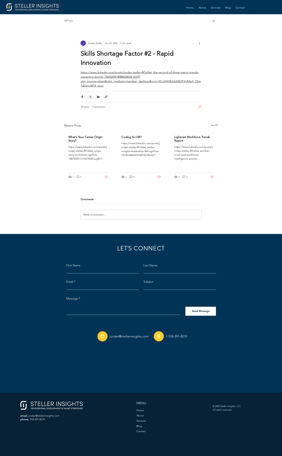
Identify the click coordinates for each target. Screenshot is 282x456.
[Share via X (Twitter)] (90, 96)
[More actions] (199, 43)
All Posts (68, 20)
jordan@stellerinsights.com (129, 336)
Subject (148, 281)
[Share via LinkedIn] (98, 96)
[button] (213, 20)
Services (141, 420)
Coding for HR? (131, 137)
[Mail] (102, 336)
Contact (141, 431)
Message (72, 298)
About (140, 415)
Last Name (150, 265)
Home (140, 410)
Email (69, 281)
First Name (73, 265)
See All (214, 125)
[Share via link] (106, 96)
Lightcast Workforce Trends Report (192, 138)
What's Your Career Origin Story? (85, 138)
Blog (139, 426)
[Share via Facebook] (82, 96)
